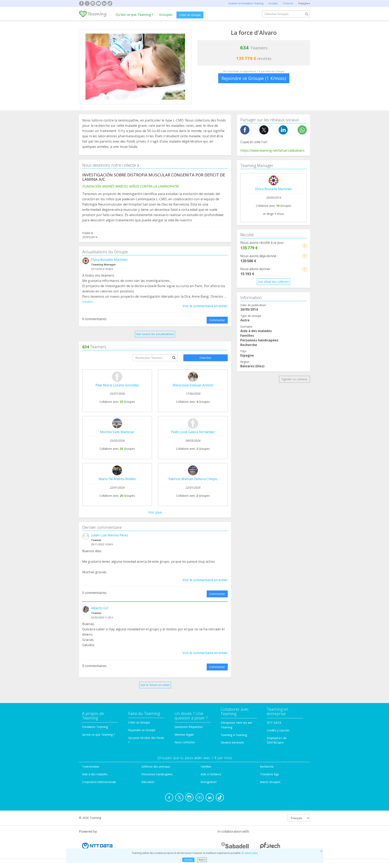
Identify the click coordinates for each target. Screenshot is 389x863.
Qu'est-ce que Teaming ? (134, 14)
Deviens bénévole (232, 742)
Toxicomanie (90, 766)
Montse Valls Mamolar (117, 432)
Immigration (209, 782)
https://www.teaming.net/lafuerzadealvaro (272, 150)
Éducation (147, 782)
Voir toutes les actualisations (155, 334)
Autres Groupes (270, 782)
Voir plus (155, 512)
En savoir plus (250, 853)
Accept (188, 859)
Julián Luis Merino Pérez (109, 535)
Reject (202, 859)
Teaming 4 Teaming (234, 735)
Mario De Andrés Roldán (117, 479)
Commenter (217, 320)
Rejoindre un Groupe (141, 730)
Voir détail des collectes (273, 281)
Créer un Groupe (190, 15)
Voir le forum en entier (155, 685)
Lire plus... (88, 301)
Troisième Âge (269, 774)
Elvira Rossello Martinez (109, 259)
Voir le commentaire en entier (205, 306)
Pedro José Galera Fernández (193, 432)
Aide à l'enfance (211, 774)
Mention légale (184, 734)
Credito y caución (278, 730)
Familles (206, 766)
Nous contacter (184, 742)
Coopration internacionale (99, 782)
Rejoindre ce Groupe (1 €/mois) (253, 78)
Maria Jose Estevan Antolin (193, 385)
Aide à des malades (95, 774)
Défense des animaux (155, 766)
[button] (304, 245)
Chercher (205, 358)
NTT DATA (274, 722)
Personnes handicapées (157, 774)
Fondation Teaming (95, 727)
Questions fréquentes (188, 727)
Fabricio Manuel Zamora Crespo (193, 479)
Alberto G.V (99, 608)
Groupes (165, 14)
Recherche (267, 766)
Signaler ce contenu (294, 379)
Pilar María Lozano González (117, 385)
